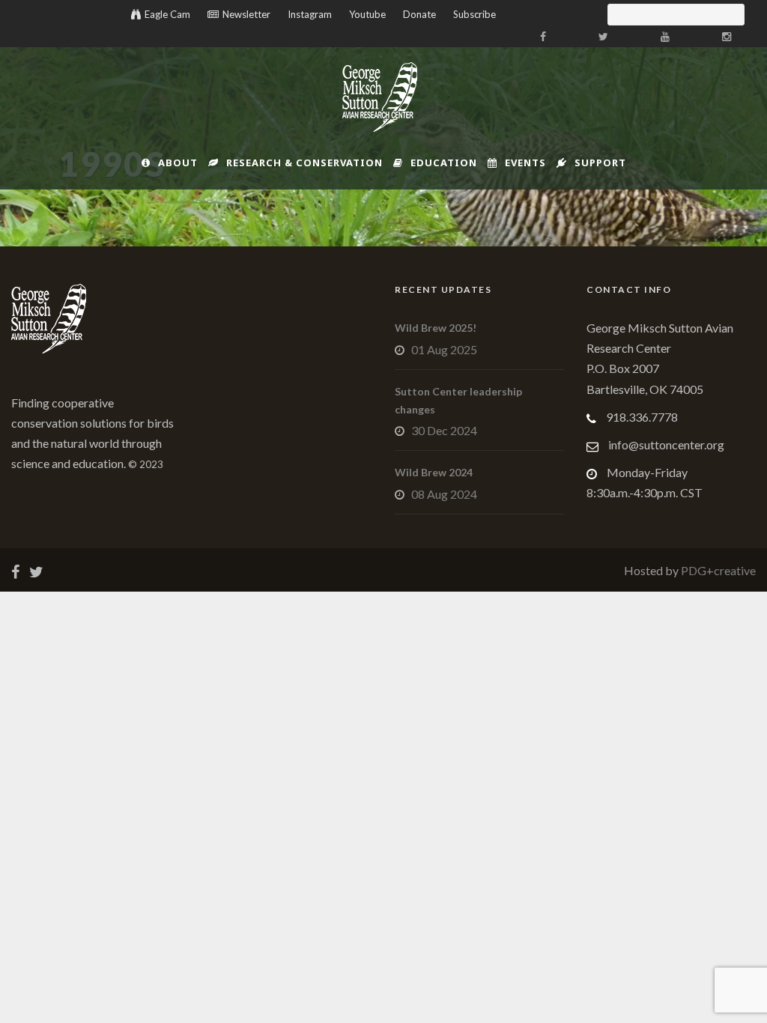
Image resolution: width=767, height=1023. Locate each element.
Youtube (367, 14)
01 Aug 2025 (444, 349)
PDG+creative (717, 570)
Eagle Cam (167, 14)
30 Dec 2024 (444, 430)
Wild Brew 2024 (434, 472)
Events (525, 162)
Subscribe (474, 14)
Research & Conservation (304, 162)
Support (600, 162)
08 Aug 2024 (444, 494)
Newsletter (246, 14)
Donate (419, 14)
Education (443, 162)
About (178, 162)
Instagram (310, 14)
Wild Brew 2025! (435, 327)
